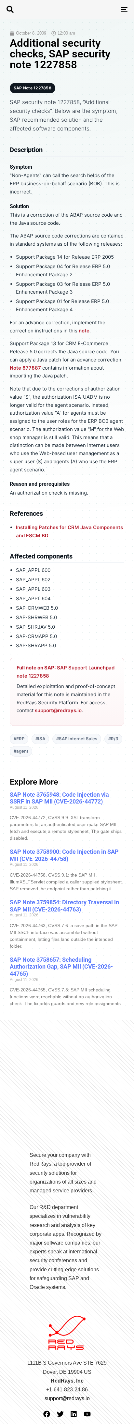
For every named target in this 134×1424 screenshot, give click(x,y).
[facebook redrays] (46, 1414)
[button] (10, 9)
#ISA (40, 738)
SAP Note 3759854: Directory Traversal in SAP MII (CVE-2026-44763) (64, 906)
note (84, 331)
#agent (21, 751)
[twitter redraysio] (60, 1414)
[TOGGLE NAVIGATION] (107, 9)
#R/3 (113, 738)
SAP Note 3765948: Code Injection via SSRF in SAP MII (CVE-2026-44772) (59, 798)
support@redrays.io (58, 710)
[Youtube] (87, 1414)
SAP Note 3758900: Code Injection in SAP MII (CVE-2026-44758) (64, 855)
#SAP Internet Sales (76, 738)
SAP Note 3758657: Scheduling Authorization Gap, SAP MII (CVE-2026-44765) (61, 966)
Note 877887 (25, 368)
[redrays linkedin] (73, 1414)
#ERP (19, 738)
